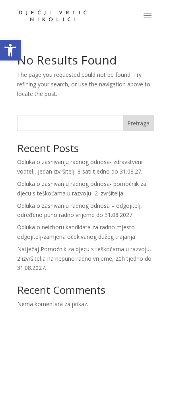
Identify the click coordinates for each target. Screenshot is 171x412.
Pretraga (138, 123)
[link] (10, 50)
